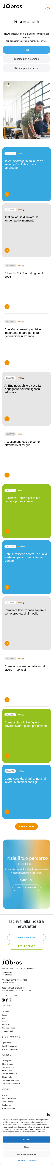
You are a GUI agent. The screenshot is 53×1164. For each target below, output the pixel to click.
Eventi (4, 1021)
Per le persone (26, 937)
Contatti (4, 1015)
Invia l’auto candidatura (10, 1080)
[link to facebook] (6, 1000)
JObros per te (7, 1061)
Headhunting (6, 1105)
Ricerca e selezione (9, 1098)
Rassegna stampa (8, 1028)
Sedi (3, 1018)
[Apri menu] (47, 6)
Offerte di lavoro (7, 1064)
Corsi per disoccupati (9, 1074)
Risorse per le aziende (26, 68)
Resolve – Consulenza (10, 1049)
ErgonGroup (6, 1043)
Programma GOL (8, 1067)
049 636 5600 (7, 975)
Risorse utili (6, 1025)
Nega (26, 1147)
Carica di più (26, 826)
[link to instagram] (10, 1000)
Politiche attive (7, 1071)
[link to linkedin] (3, 1000)
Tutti (26, 49)
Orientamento (7, 1077)
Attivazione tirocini (8, 1108)
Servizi (4, 1095)
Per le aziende (26, 946)
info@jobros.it (7, 972)
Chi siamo (5, 1012)
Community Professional (11, 1084)
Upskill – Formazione (9, 1046)
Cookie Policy (20, 1160)
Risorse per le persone (26, 59)
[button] (49, 1114)
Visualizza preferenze (26, 1154)
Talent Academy (7, 1102)
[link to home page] (12, 962)
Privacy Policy (31, 1160)
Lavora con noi (7, 1031)
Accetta (26, 1139)
